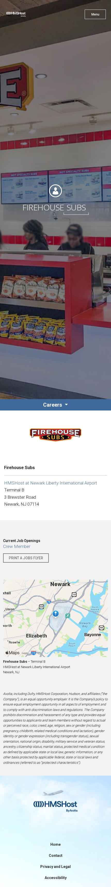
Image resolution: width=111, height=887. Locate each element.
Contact (55, 855)
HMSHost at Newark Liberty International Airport (50, 483)
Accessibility (56, 878)
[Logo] (25, 15)
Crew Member (16, 546)
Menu (95, 14)
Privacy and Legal (55, 867)
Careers (53, 405)
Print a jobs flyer (26, 558)
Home (55, 844)
